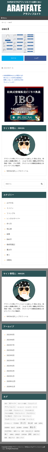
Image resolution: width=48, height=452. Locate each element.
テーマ (35, 407)
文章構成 (25, 427)
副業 (8, 234)
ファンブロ (11, 213)
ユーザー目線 (21, 419)
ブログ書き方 (8, 416)
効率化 (40, 423)
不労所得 (16, 423)
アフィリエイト (10, 407)
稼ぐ (8, 255)
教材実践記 (11, 244)
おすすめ (10, 203)
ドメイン (10, 208)
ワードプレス (30, 419)
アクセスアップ (32, 403)
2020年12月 (11, 381)
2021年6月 (11, 350)
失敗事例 (7, 427)
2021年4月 (11, 360)
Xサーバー (12, 403)
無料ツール (17, 431)
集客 (6, 437)
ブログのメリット (18, 410)
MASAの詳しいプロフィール (17, 171)
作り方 (9, 224)
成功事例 (19, 427)
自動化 (9, 260)
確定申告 (37, 431)
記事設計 (17, 434)
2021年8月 (11, 340)
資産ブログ (36, 434)
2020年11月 (11, 386)
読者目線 (24, 434)
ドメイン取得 (8, 410)
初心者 (9, 229)
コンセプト (28, 407)
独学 (23, 431)
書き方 (9, 250)
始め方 (9, 239)
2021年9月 (11, 335)
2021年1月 (11, 376)
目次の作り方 (29, 431)
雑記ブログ (12, 437)
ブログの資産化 (9, 413)
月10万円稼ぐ (8, 431)
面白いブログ (20, 437)
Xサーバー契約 (22, 403)
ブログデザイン (30, 413)
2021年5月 (11, 355)
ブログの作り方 (29, 410)
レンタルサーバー (13, 218)
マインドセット (27, 416)
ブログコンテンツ (20, 413)
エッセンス (21, 407)
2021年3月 (11, 366)
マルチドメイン (10, 419)
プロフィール (17, 416)
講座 (29, 434)
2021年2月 (11, 371)
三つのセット (8, 423)
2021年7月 (11, 345)
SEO (6, 403)
